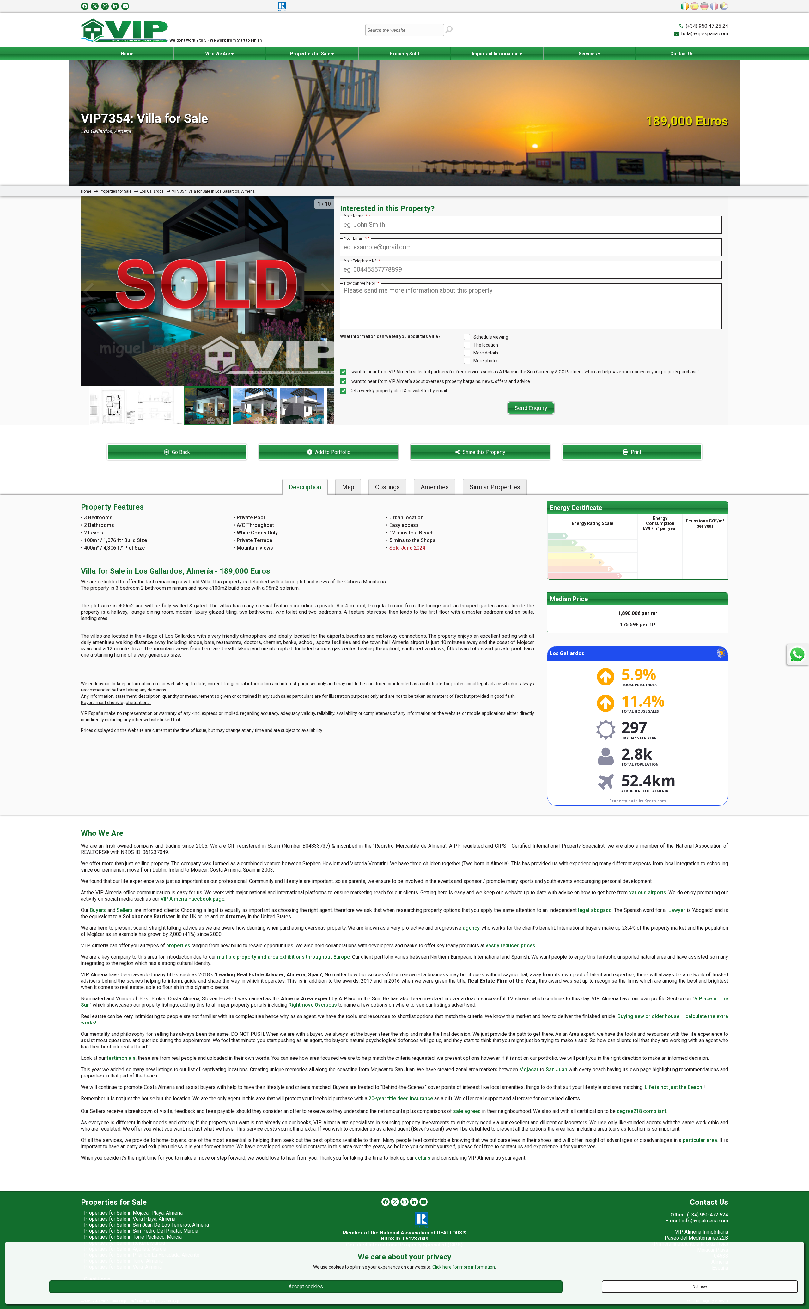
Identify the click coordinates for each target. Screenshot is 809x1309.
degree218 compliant (641, 1111)
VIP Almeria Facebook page (192, 899)
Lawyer (676, 910)
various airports (647, 893)
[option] (207, 405)
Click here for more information (463, 1267)
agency (471, 928)
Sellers (125, 910)
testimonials (121, 1058)
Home (127, 53)
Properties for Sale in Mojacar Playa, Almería (133, 1213)
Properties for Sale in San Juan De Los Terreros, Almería (146, 1225)
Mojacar (528, 1069)
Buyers (98, 910)
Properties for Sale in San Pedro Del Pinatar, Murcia (141, 1231)
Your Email (355, 238)
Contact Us (682, 53)
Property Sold (404, 53)
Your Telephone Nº (362, 261)
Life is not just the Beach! (674, 1087)
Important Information (496, 53)
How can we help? (361, 283)
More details (485, 352)
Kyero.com (655, 801)
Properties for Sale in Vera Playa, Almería (129, 1219)
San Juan (556, 1069)
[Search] (449, 29)
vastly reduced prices (510, 946)
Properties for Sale (310, 53)
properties (178, 946)
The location (485, 344)
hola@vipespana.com (704, 34)
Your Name (356, 216)
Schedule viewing (490, 337)
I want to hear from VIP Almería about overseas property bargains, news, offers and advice (440, 381)
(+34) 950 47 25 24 (707, 26)
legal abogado (594, 910)
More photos (486, 360)
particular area (700, 1140)
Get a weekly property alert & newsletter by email (398, 390)
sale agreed (467, 1111)
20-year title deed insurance (400, 1098)
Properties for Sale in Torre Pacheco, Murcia (133, 1237)
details (422, 1158)
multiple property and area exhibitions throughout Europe (283, 957)
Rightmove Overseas (313, 1005)
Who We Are (218, 53)
